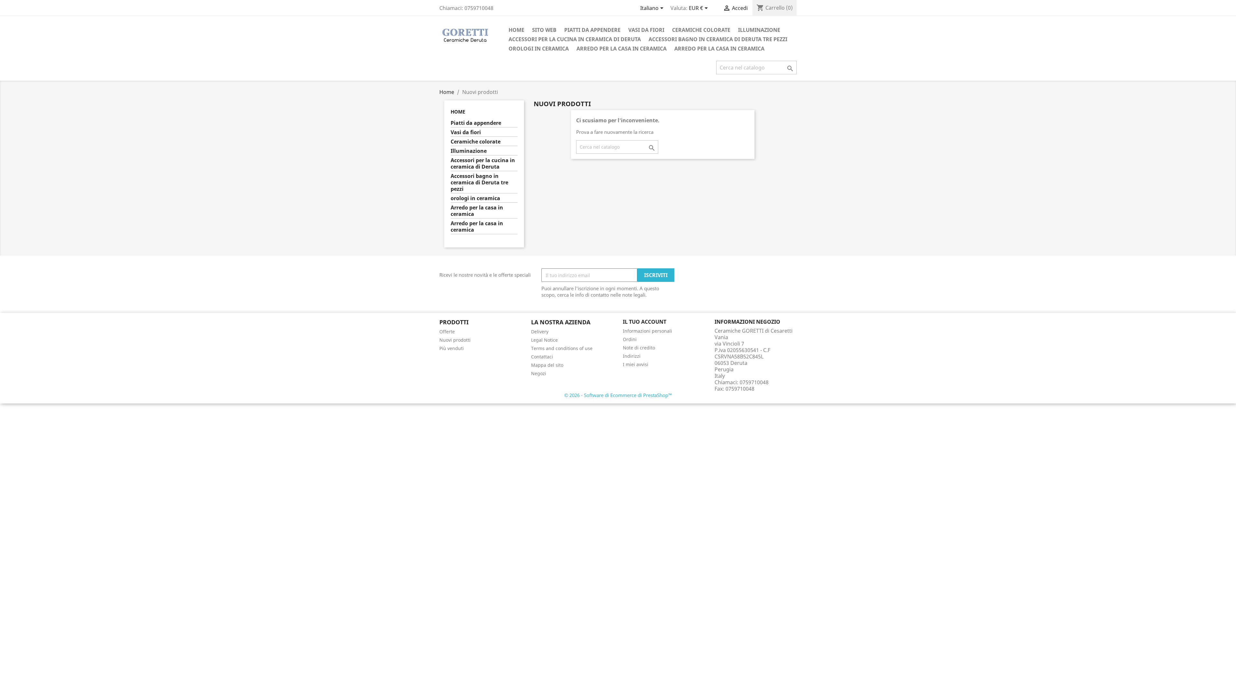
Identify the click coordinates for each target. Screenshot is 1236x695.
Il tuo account (644, 321)
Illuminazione (759, 29)
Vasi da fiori (646, 29)
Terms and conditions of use (562, 348)
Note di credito (639, 348)
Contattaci (542, 357)
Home (516, 29)
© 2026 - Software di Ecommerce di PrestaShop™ (618, 395)
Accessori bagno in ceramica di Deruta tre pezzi (718, 39)
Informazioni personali (647, 331)
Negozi (538, 373)
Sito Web (544, 29)
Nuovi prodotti (455, 340)
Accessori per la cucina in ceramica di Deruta (575, 39)
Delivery (539, 332)
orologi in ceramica (539, 48)
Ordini (630, 339)
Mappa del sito (547, 365)
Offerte (447, 332)
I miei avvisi (635, 364)
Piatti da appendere (592, 29)
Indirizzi (632, 356)
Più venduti (451, 348)
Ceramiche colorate (701, 29)
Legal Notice (544, 340)
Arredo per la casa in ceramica (621, 48)
